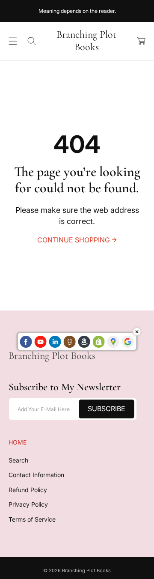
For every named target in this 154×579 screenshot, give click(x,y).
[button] (12, 41)
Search (18, 460)
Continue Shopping (73, 240)
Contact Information (36, 474)
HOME (18, 442)
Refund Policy (28, 489)
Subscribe (106, 408)
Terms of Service (32, 519)
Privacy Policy (28, 504)
